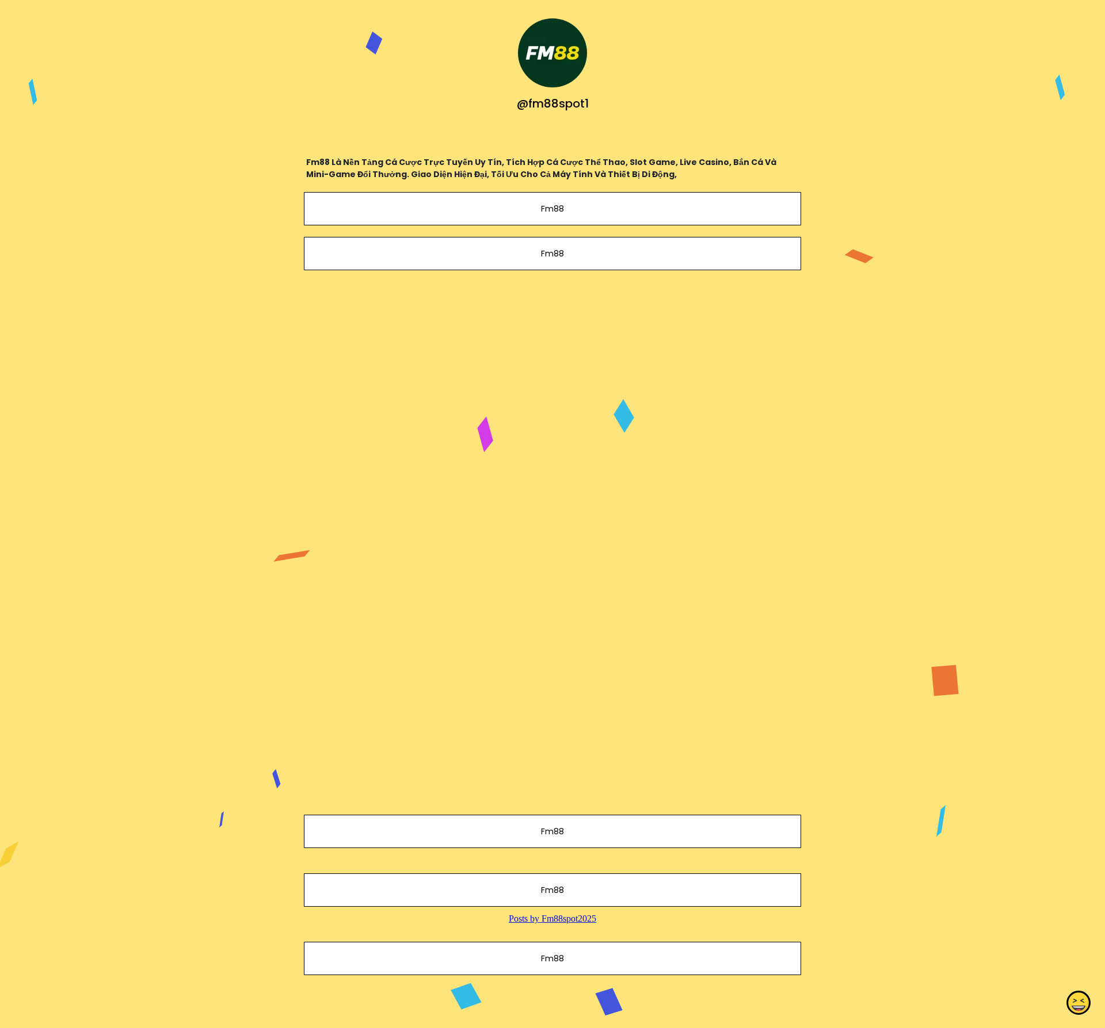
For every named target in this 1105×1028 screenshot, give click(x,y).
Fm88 (552, 208)
